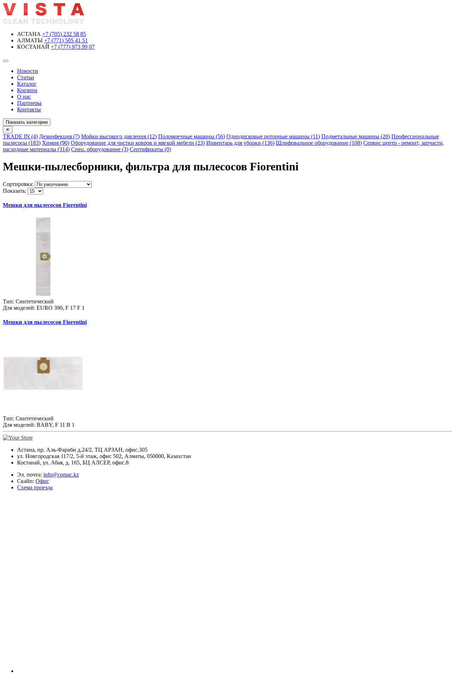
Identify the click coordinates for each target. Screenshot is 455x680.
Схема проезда (35, 487)
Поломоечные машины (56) (191, 136)
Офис (42, 481)
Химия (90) (55, 143)
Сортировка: (18, 184)
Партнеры (29, 103)
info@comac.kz (61, 475)
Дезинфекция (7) (59, 136)
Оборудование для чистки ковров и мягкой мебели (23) (138, 143)
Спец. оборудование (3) (99, 149)
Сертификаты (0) (150, 149)
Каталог (27, 84)
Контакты (29, 109)
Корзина (27, 90)
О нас (24, 97)
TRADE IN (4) (20, 136)
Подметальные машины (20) (355, 136)
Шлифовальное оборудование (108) (319, 143)
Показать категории (27, 122)
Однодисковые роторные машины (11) (273, 136)
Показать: (14, 191)
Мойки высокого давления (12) (119, 136)
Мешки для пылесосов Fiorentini (45, 205)
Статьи (25, 77)
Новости (27, 71)
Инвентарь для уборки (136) (240, 143)
